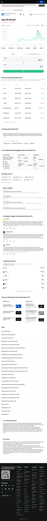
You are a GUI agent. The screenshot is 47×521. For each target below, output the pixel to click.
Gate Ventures (20, 514)
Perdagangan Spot (27, 476)
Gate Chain (19, 507)
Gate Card (26, 496)
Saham (25, 490)
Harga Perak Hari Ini (42, 507)
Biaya (33, 480)
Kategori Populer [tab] (30, 264)
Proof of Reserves (19, 495)
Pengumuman (34, 477)
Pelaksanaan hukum (19, 510)
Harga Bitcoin (42, 493)
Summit (18, 512)
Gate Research (41, 479)
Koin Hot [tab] (23, 264)
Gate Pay (26, 494)
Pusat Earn (26, 482)
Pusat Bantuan (35, 482)
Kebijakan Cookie (19, 490)
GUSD (18, 505)
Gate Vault (26, 511)
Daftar (41, 1)
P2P (25, 469)
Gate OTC (26, 503)
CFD (25, 488)
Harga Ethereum (41, 496)
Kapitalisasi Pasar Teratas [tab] (8, 264)
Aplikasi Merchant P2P (35, 499)
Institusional (34, 472)
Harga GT (41, 491)
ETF (25, 484)
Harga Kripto (9, 10)
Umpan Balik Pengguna (34, 475)
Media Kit (18, 492)
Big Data (41, 487)
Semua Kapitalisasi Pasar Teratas (23, 291)
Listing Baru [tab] (18, 264)
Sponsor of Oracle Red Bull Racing (20, 476)
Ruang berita (19, 473)
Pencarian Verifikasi (34, 495)
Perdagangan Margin (27, 479)
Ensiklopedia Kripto (42, 476)
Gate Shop (26, 507)
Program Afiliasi (33, 502)
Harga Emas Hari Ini (41, 504)
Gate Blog (41, 473)
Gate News (41, 471)
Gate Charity (26, 505)
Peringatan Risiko (19, 484)
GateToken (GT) (19, 503)
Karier (18, 471)
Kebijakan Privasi (19, 487)
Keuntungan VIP (34, 470)
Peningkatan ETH (42, 485)
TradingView (34, 504)
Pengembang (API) (34, 492)
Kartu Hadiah (27, 501)
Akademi (41, 469)
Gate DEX (26, 509)
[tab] (31, 14)
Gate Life (26, 498)
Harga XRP (41, 498)
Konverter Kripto (41, 510)
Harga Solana (42, 501)
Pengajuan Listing (34, 485)
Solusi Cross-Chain (34, 507)
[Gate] (2, 2)
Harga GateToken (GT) (18, 10)
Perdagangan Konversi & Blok (27, 472)
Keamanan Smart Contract (34, 488)
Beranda (3, 10)
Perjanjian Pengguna (18, 452)
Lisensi (18, 498)
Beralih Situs (41, 5)
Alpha (25, 492)
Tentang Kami (19, 469)
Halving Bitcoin (42, 482)
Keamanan (19, 500)
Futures (25, 486)
